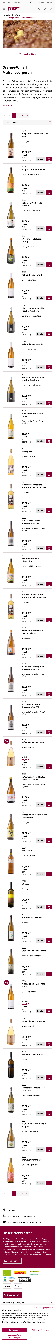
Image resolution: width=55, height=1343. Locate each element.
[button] (27, 1302)
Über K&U (6, 2)
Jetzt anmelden (11, 1261)
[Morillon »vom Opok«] (11, 928)
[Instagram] (31, 2)
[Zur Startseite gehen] (14, 9)
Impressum (48, 1308)
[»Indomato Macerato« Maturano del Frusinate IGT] (11, 496)
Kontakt (17, 2)
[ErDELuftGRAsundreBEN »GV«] (11, 996)
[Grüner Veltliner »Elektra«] (11, 961)
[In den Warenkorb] (49, 159)
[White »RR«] (11, 861)
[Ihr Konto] (45, 8)
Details (40, 159)
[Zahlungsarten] (6, 1286)
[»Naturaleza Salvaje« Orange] (11, 251)
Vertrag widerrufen (12, 1295)
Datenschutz (38, 1308)
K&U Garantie (13, 1210)
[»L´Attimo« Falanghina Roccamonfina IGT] (11, 679)
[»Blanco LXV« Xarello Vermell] (11, 215)
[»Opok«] (11, 895)
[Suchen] (34, 8)
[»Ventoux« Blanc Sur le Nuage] (11, 426)
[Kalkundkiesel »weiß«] (11, 285)
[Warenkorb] (51, 8)
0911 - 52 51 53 (31, 1216)
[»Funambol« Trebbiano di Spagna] (11, 1135)
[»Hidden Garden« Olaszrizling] (11, 570)
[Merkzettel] (39, 8)
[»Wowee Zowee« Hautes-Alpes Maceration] (11, 790)
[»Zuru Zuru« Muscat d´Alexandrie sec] (11, 642)
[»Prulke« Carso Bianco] (11, 1065)
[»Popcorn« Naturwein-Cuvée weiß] (11, 145)
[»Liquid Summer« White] (11, 180)
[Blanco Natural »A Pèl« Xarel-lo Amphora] (11, 320)
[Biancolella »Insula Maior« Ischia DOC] (11, 1100)
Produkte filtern (29, 54)
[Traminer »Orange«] (11, 1170)
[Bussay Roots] (11, 462)
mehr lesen (8, 105)
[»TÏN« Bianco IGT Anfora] (11, 753)
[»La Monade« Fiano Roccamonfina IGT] (11, 533)
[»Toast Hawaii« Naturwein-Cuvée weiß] (11, 827)
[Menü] (4, 8)
